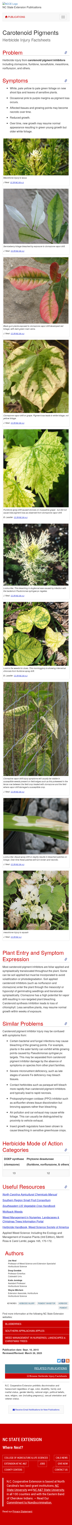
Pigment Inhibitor (46, 1303)
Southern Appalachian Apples (24, 1330)
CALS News (62, 1457)
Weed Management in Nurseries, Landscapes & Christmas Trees (35, 1339)
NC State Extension (22, 1439)
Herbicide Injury (26, 1303)
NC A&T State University (48, 1490)
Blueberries (13, 1324)
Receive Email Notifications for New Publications (37, 1409)
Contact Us (61, 1469)
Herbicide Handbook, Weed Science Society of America (36, 1227)
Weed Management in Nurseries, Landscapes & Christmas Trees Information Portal (31, 1219)
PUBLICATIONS (16, 17)
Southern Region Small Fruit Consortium (27, 1200)
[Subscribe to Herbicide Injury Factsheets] (67, 1361)
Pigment (63, 1308)
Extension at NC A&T (15, 1463)
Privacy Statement (22, 1511)
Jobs (42, 1463)
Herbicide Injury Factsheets (27, 40)
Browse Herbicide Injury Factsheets (48, 1376)
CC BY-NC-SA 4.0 (17, 182)
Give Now (63, 1463)
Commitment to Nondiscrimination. (29, 1502)
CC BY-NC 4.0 (16, 937)
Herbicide (63, 1303)
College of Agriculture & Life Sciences (26, 1457)
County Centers (13, 1469)
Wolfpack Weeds (13, 1211)
